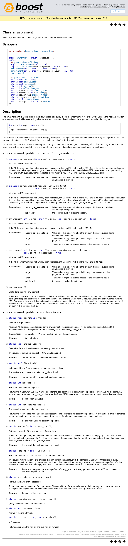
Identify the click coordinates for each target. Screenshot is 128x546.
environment (21, 58)
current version (91, 18)
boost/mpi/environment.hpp (39, 51)
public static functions (26, 77)
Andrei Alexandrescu (99, 7)
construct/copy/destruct (26, 62)
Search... (119, 11)
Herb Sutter (83, 7)
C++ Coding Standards (116, 7)
